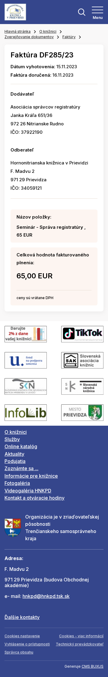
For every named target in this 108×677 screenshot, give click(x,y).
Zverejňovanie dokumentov (29, 37)
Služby (12, 439)
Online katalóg (20, 446)
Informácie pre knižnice (31, 476)
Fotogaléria (17, 483)
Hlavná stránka (17, 31)
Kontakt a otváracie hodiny (34, 498)
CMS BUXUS (93, 666)
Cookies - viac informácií (81, 636)
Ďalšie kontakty (22, 617)
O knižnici (47, 31)
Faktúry (69, 37)
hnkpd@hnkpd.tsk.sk (46, 596)
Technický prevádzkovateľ (80, 644)
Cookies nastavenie (22, 636)
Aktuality (14, 454)
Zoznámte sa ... (21, 468)
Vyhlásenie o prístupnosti (27, 644)
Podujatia (15, 461)
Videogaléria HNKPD (27, 491)
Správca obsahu (18, 652)
